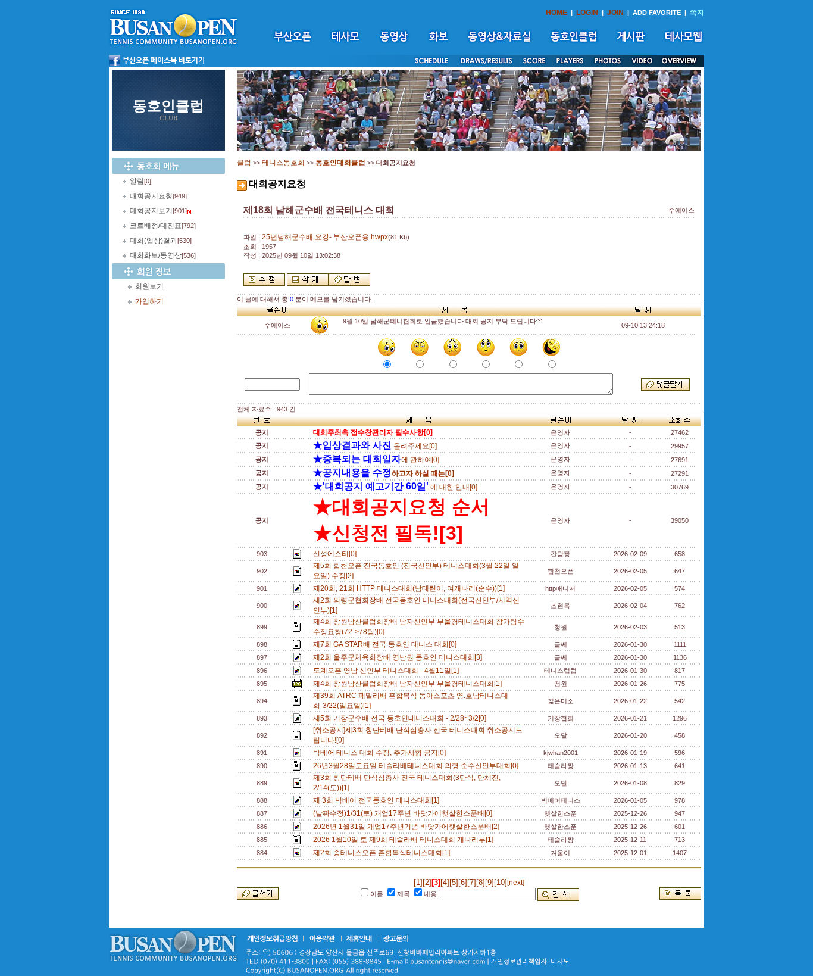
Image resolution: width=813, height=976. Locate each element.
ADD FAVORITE (657, 12)
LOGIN (587, 12)
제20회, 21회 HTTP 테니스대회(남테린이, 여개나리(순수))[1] (410, 588)
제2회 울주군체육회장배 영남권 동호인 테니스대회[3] (399, 657)
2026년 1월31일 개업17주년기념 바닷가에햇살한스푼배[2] (408, 826)
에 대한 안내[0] (395, 487)
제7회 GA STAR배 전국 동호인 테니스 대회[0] (386, 644)
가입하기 (149, 301)
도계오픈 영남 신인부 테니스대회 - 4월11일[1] (387, 670)
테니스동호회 (283, 162)
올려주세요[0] (375, 446)
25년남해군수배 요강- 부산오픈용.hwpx (325, 237)
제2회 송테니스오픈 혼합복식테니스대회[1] (383, 853)
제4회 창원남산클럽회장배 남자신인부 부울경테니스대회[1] (409, 683)
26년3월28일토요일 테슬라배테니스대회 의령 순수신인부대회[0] (417, 766)
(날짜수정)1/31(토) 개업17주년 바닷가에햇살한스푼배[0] (404, 813)
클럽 (244, 162)
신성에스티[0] (336, 554)
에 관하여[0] (376, 460)
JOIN (615, 12)
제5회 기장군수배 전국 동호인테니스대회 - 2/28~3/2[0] (401, 718)
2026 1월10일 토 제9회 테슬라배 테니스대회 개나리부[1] (405, 839)
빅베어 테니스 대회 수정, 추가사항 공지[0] (381, 753)
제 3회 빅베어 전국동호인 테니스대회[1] (378, 800)
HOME (556, 12)
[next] (515, 882)
